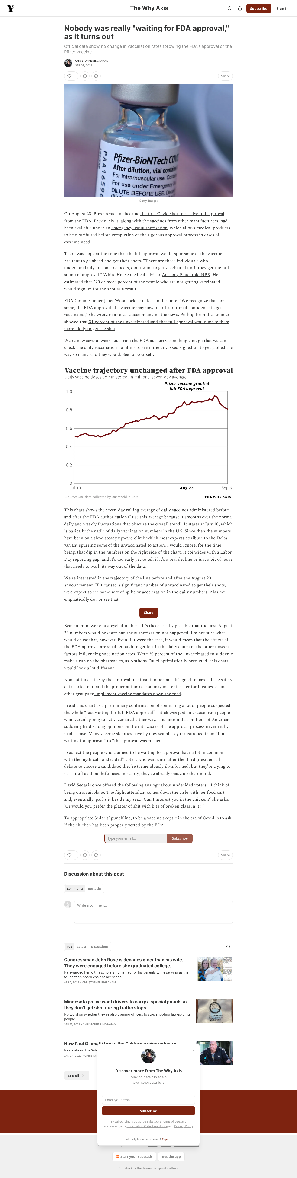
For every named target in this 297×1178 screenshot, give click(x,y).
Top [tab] (69, 947)
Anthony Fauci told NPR (186, 274)
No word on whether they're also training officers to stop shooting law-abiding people (127, 1016)
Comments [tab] (75, 889)
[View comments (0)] (85, 76)
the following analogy (138, 785)
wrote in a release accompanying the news (137, 314)
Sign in (283, 8)
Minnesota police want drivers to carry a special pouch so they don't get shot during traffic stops (125, 1004)
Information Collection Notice (147, 1126)
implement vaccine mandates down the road (137, 694)
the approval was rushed (137, 740)
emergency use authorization (139, 228)
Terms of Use (171, 1121)
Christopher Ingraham (92, 60)
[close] (193, 1050)
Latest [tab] (81, 947)
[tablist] (84, 888)
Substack (125, 1168)
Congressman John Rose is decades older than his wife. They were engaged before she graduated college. (123, 962)
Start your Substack (136, 1156)
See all (73, 1075)
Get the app (171, 1156)
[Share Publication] (240, 8)
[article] (148, 974)
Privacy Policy (183, 1126)
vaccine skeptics (116, 733)
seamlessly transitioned (181, 733)
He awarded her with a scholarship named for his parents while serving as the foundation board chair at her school (126, 974)
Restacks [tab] (94, 889)
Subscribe (258, 8)
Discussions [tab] (99, 947)
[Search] (229, 8)
